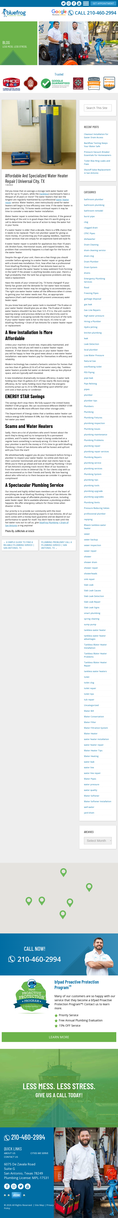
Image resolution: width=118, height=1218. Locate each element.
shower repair (91, 567)
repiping (88, 519)
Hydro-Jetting (90, 327)
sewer (87, 534)
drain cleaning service (95, 250)
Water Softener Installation (97, 801)
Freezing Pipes (91, 293)
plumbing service (92, 462)
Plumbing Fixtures (93, 417)
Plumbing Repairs (93, 457)
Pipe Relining (90, 383)
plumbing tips (91, 479)
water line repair (92, 773)
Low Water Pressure (94, 355)
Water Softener (91, 795)
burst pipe (89, 216)
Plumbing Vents (92, 502)
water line (89, 767)
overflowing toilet (93, 366)
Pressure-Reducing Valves (96, 508)
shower (87, 556)
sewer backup (91, 539)
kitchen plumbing (93, 332)
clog (86, 222)
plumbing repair (92, 445)
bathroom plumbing (94, 205)
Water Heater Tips (93, 750)
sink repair (89, 579)
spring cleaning (91, 618)
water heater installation (96, 739)
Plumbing (89, 412)
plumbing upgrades (94, 496)
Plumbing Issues (92, 428)
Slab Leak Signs (91, 607)
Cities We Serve (39, 1153)
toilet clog (89, 682)
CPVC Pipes (89, 233)
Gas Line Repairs (92, 310)
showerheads (90, 573)
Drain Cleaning (91, 244)
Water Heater (90, 733)
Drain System (90, 267)
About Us (9, 1153)
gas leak (88, 304)
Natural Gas (90, 361)
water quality (90, 790)
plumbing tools (91, 485)
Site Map (39, 1205)
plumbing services (93, 468)
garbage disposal (92, 298)
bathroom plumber (93, 199)
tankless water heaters (95, 671)
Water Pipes (90, 778)
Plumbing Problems (94, 440)
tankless (44, 193)
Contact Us (11, 1156)
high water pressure (94, 315)
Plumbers (89, 406)
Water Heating (91, 756)
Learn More (59, 1037)
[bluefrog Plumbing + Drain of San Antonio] (14, 13)
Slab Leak (88, 584)
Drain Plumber (91, 261)
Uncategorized (91, 705)
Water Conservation (94, 716)
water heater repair (94, 744)
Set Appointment (103, 3)
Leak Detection (91, 344)
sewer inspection (92, 545)
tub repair (89, 699)
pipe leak (88, 378)
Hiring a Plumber (92, 321)
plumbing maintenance (95, 434)
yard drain (89, 812)
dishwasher (89, 239)
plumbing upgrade (93, 491)
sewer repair (90, 550)
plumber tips (90, 400)
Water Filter (90, 722)
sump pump (90, 624)
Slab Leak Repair (92, 601)
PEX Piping (89, 372)
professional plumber (95, 513)
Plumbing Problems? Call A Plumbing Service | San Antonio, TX (56, 545)
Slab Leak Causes (92, 590)
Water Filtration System (96, 727)
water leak (89, 761)
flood (86, 287)
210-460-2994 (101, 12)
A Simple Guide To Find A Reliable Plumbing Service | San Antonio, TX (18, 545)
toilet (86, 677)
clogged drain (91, 227)
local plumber (91, 349)
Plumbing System (92, 474)
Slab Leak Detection (94, 596)
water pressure (91, 784)
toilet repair (90, 688)
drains (87, 273)
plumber (88, 395)
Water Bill (89, 710)
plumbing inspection (94, 423)
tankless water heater (95, 630)
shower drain (90, 562)
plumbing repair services (96, 451)
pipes (87, 389)
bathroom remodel (93, 210)
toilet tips (89, 694)
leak (86, 338)
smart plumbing (92, 613)
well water (89, 807)
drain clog (89, 256)
